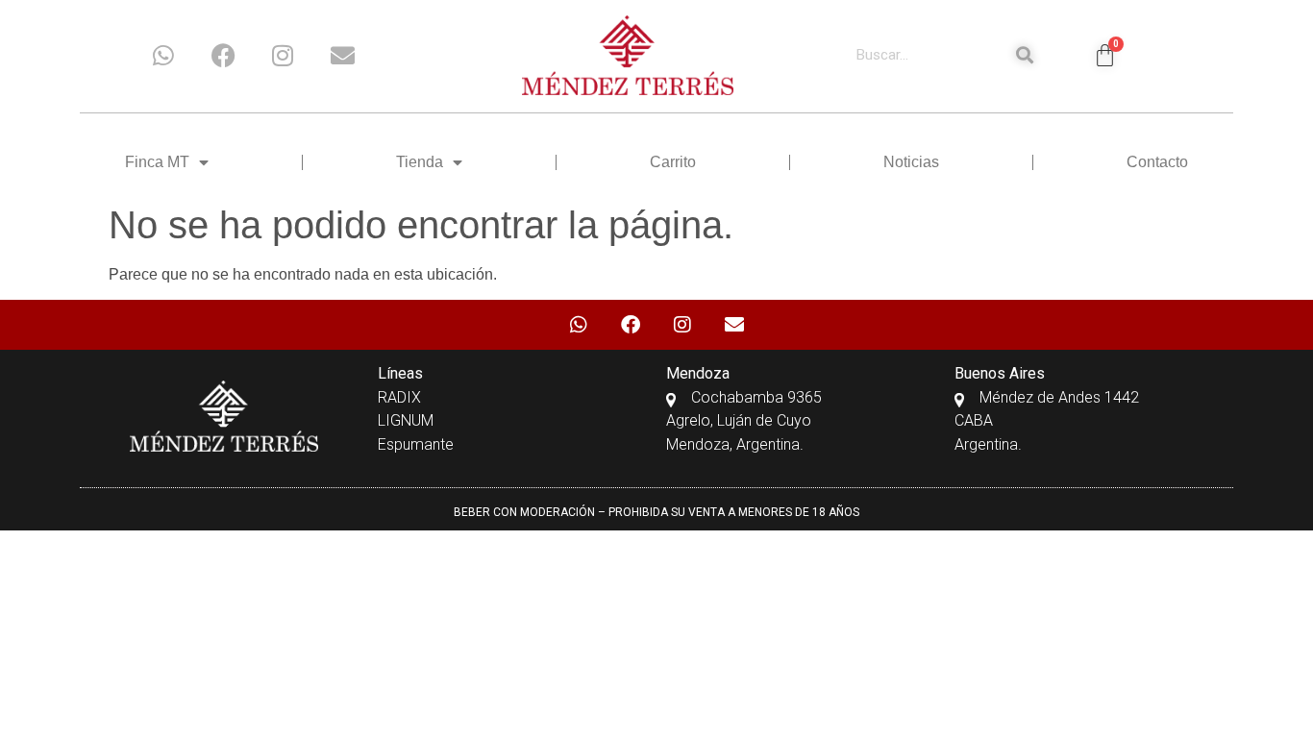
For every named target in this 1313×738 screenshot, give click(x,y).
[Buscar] (1024, 55)
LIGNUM (406, 420)
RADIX (399, 397)
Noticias (911, 162)
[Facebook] (223, 55)
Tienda (419, 162)
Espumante (416, 444)
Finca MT (157, 162)
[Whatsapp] (163, 55)
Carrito (673, 162)
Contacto (1157, 162)
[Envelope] (342, 55)
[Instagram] (282, 55)
